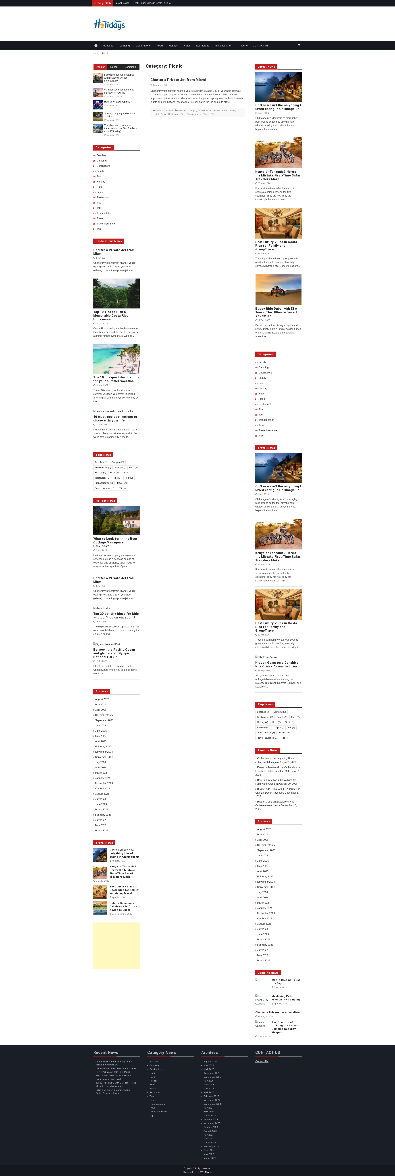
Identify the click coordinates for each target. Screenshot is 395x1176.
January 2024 (264, 908)
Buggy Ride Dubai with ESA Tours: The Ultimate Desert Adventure (276, 312)
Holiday (173, 45)
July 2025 (262, 855)
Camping (124, 45)
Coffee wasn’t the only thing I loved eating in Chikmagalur (278, 107)
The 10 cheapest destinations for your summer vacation (116, 379)
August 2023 (264, 923)
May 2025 (262, 866)
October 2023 (264, 918)
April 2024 (262, 897)
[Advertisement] (116, 945)
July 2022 (262, 950)
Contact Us (261, 1061)
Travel (241, 45)
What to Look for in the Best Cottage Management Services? (115, 542)
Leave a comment (164, 110)
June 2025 (263, 860)
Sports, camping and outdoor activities (120, 115)
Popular (100, 67)
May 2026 (262, 834)
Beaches (108, 45)
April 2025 (262, 871)
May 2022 (262, 955)
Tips (183, 114)
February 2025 (265, 876)
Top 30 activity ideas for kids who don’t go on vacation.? (116, 615)
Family (216, 110)
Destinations (143, 45)
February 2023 (265, 944)
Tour (261, 414)
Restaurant (202, 45)
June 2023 (263, 934)
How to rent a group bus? (118, 101)
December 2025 (266, 845)
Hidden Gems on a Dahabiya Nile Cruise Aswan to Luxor (277, 664)
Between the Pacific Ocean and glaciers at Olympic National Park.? (114, 653)
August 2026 (264, 829)
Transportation (223, 45)
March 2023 (263, 939)
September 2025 (266, 850)
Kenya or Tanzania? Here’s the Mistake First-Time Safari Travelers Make (278, 175)
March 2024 (263, 902)
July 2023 (262, 929)
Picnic (163, 114)
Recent (114, 67)
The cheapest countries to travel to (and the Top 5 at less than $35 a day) (120, 128)
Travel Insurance (268, 430)
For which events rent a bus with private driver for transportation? (119, 77)
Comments (130, 67)
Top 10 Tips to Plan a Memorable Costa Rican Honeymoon (111, 315)
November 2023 (266, 913)
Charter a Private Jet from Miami (178, 80)
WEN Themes (206, 1172)
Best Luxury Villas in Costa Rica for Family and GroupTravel (276, 245)
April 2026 (262, 840)
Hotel (187, 45)
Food (160, 45)
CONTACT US (260, 45)
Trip (213, 114)
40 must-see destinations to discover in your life (119, 91)
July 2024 (262, 892)
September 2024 (266, 887)
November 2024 (266, 881)
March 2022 (263, 960)
